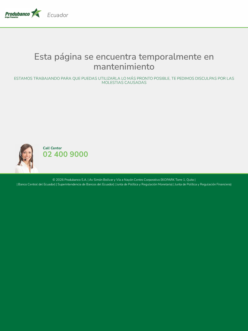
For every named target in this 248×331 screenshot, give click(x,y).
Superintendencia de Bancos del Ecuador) (86, 184)
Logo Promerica (57, 15)
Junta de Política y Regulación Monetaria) (144, 184)
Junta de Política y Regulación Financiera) (203, 184)
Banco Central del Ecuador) (36, 184)
